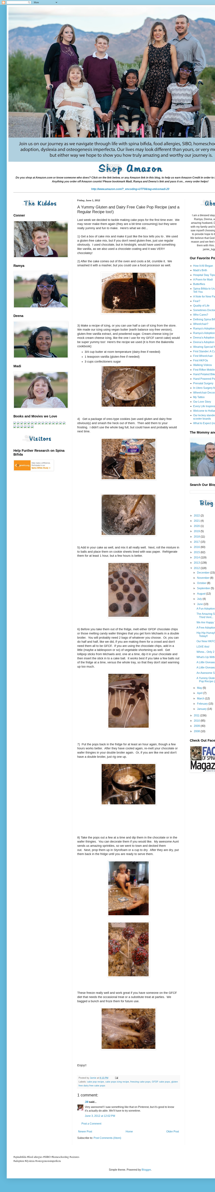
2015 (197, 552)
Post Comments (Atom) (107, 1137)
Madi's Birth (200, 270)
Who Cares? (200, 314)
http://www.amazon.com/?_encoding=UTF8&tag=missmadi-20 (130, 189)
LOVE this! (203, 646)
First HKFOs (200, 360)
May (200, 687)
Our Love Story (202, 401)
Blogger (146, 1169)
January (202, 708)
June (200, 604)
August (201, 593)
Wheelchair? (200, 324)
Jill (86, 1101)
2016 (197, 547)
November (203, 577)
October (202, 583)
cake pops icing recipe (117, 1081)
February (202, 703)
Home (129, 1131)
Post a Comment (91, 1123)
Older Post (172, 1131)
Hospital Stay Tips (204, 275)
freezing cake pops (140, 1081)
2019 (197, 531)
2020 (197, 526)
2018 (197, 536)
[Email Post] (116, 1077)
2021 (197, 520)
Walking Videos (202, 365)
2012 (197, 568)
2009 (197, 725)
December (203, 572)
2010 (197, 720)
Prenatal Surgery (203, 383)
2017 (197, 541)
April (200, 693)
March (201, 698)
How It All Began (203, 265)
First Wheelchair (203, 355)
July (200, 598)
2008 (197, 731)
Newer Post (85, 1131)
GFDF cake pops (161, 1081)
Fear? (196, 301)
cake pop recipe (95, 1081)
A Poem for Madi (203, 279)
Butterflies (199, 284)
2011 (197, 715)
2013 (197, 562)
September (204, 588)
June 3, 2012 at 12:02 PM (100, 1115)
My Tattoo (199, 397)
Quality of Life (201, 305)
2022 (197, 515)
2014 (197, 557)
